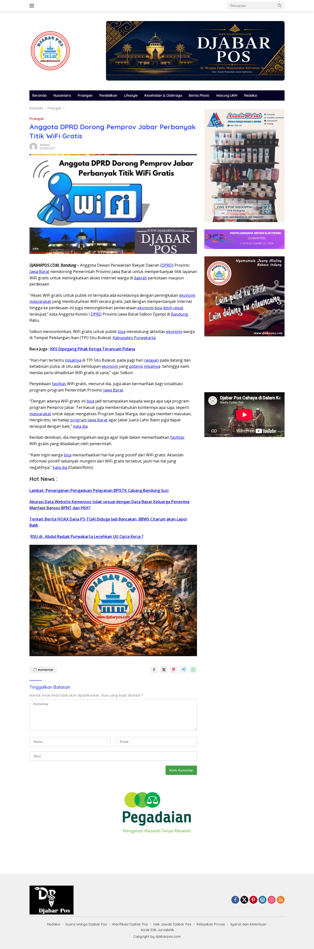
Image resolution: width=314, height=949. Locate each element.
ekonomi (187, 295)
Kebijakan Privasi (211, 924)
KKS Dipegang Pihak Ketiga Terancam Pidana (92, 349)
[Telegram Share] (183, 669)
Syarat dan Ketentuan (248, 924)
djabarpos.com (168, 936)
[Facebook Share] (154, 669)
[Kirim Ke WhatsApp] (193, 669)
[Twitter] (244, 900)
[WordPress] (262, 900)
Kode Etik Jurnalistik (157, 930)
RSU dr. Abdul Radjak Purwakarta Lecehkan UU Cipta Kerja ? (87, 536)
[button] (280, 5)
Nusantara (62, 95)
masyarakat (40, 301)
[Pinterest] (253, 900)
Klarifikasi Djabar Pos (130, 924)
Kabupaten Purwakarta (134, 337)
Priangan (85, 95)
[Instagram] (271, 900)
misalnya (73, 360)
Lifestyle (131, 95)
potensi (136, 366)
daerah (140, 278)
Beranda (39, 95)
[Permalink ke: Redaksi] (33, 146)
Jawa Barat (39, 271)
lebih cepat (173, 307)
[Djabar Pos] (50, 50)
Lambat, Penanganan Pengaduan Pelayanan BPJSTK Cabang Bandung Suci (99, 490)
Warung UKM (226, 95)
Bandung (179, 314)
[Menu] (32, 5)
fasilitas (59, 383)
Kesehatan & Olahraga (163, 95)
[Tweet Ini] (164, 669)
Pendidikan (108, 95)
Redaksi (250, 95)
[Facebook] (235, 900)
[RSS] (281, 900)
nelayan (151, 360)
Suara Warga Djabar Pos (86, 924)
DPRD (166, 265)
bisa (158, 307)
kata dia (80, 426)
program (78, 420)
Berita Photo (199, 95)
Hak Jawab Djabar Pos (172, 924)
